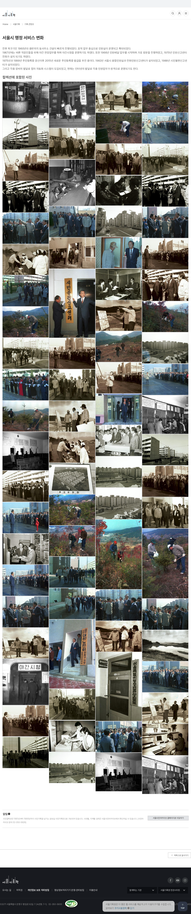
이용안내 (93, 890)
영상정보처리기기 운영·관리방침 (69, 890)
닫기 (132, 908)
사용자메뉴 (179, 13)
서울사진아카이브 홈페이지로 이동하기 (168, 818)
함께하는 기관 (135, 890)
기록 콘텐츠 (29, 24)
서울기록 (16, 24)
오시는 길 (6, 890)
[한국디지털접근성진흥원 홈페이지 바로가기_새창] (39, 907)
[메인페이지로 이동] (8, 13)
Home (5, 24)
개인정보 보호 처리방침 (38, 890)
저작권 (19, 890)
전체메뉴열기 (186, 13)
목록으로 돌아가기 (181, 855)
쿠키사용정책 (120, 908)
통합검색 (172, 13)
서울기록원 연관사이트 (170, 890)
